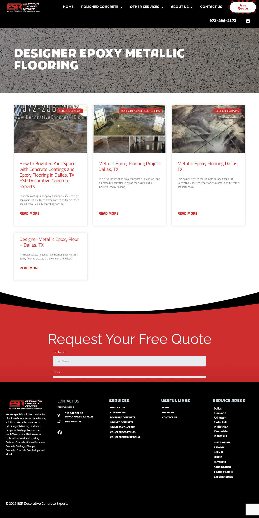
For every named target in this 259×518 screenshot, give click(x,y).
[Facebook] (248, 21)
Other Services (144, 7)
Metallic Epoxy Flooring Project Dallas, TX (129, 166)
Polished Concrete (99, 7)
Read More (29, 213)
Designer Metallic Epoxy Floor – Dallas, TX (49, 242)
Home (68, 7)
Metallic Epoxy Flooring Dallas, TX (208, 166)
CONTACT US (68, 401)
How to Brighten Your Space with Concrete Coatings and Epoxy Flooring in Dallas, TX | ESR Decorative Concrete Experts (48, 175)
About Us (180, 7)
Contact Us (211, 7)
